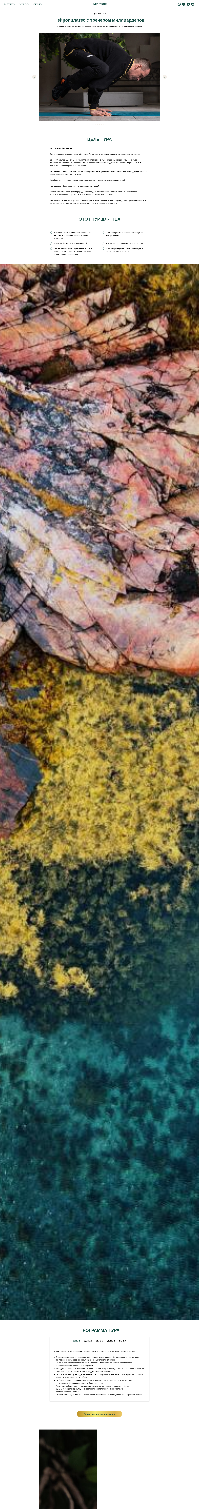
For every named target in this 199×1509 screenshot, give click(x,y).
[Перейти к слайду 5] (99, 124)
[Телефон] (188, 4)
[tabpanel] (99, 1372)
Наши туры (24, 4)
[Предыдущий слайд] (34, 77)
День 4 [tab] (111, 1341)
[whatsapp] (179, 4)
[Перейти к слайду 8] (105, 124)
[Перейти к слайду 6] (101, 124)
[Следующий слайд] (165, 77)
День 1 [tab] (76, 1341)
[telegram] (183, 4)
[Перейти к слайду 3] (95, 124)
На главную (9, 4)
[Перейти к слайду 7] (103, 124)
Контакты (37, 4)
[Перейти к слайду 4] (97, 124)
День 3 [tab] (99, 1341)
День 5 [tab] (122, 1341)
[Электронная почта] (192, 4)
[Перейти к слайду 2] (93, 124)
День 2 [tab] (88, 1341)
